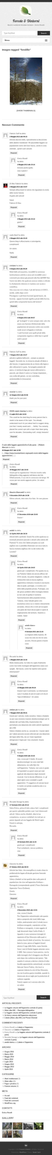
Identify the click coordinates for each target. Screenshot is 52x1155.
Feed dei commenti (12, 1101)
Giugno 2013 (9, 1064)
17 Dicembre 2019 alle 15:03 (27, 514)
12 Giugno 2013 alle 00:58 (19, 395)
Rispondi (14, 153)
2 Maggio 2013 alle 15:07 (18, 187)
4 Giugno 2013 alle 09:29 (18, 269)
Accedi (7, 1096)
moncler (12, 392)
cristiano (13, 266)
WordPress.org (10, 1103)
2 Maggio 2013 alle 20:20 (18, 238)
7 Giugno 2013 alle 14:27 (18, 355)
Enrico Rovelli (7, 1113)
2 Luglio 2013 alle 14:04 (18, 414)
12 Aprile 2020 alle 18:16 (18, 534)
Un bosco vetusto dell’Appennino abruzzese (21, 1015)
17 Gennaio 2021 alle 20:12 (19, 805)
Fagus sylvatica (10, 1084)
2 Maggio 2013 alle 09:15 (18, 137)
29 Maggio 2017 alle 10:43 (19, 470)
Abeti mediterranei (11, 1079)
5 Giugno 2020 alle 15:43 (26, 756)
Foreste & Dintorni (26, 20)
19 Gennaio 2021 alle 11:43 (26, 842)
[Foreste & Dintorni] (26, 1145)
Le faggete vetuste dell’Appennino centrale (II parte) (23, 1008)
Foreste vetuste (10, 1086)
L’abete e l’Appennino (25, 1027)
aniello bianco (30, 625)
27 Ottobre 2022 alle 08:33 (19, 867)
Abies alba (8, 1081)
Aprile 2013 (9, 1069)
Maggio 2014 (9, 1057)
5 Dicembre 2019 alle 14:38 (19, 495)
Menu (7, 40)
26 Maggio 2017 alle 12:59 (11, 450)
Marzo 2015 (9, 1054)
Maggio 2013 (9, 1067)
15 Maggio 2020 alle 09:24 (26, 688)
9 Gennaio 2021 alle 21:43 (34, 632)
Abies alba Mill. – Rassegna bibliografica (19, 1010)
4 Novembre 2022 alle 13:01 (27, 910)
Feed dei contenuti (11, 1098)
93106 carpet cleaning (18, 411)
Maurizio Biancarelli (17, 492)
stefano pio (14, 710)
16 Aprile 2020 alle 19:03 (26, 568)
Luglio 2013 (9, 1062)
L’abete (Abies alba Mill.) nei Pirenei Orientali (21, 1018)
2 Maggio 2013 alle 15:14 (26, 164)
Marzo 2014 (9, 1059)
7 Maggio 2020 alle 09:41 (18, 713)
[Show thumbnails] (26, 111)
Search (44, 33)
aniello (12, 530)
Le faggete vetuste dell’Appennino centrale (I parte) (23, 1013)
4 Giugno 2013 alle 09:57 (26, 318)
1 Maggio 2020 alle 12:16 (18, 660)
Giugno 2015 (9, 1052)
